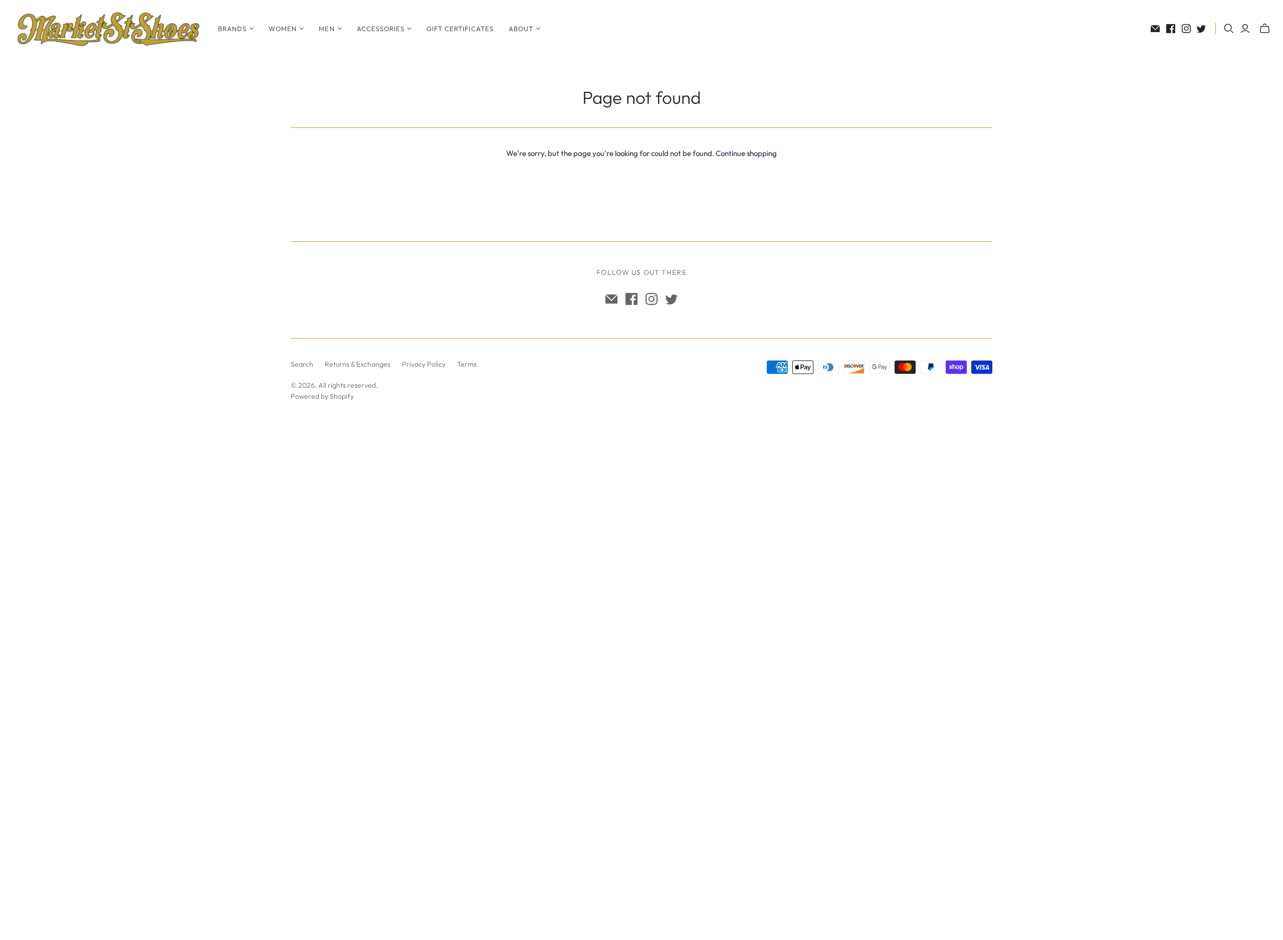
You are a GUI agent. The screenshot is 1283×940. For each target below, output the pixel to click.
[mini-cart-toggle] (1264, 28)
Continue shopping (746, 153)
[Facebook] (1171, 28)
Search (302, 364)
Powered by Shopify (322, 396)
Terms (467, 364)
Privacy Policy (424, 364)
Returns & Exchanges (357, 364)
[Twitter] (1201, 28)
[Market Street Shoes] (107, 28)
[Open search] (1229, 29)
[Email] (1155, 28)
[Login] (1245, 28)
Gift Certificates (460, 29)
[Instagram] (1186, 28)
